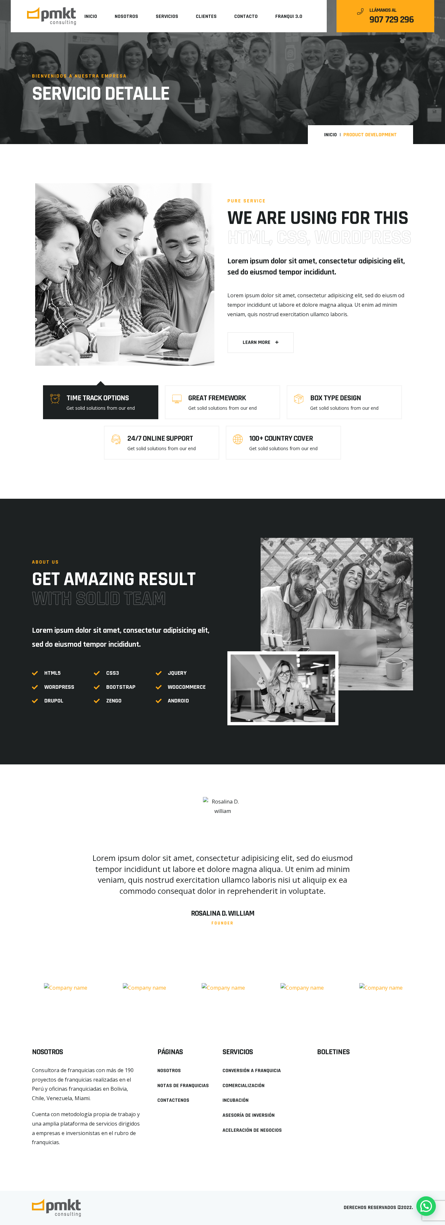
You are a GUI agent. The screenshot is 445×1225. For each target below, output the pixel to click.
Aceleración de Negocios (252, 1130)
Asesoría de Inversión (249, 1115)
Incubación (236, 1100)
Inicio (90, 16)
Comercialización (244, 1085)
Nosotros (126, 16)
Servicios (167, 16)
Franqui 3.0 (288, 16)
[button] (260, 342)
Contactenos (173, 1100)
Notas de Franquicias (183, 1085)
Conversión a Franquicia (252, 1070)
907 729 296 (391, 19)
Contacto (246, 16)
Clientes (206, 16)
